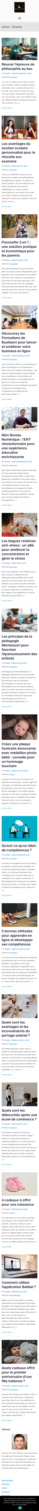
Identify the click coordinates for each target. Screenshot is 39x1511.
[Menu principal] (19, 18)
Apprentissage (15, 1295)
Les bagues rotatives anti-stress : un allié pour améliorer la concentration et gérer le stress (19, 549)
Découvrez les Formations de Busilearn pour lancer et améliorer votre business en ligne (19, 342)
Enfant (12, 774)
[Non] (36, 1503)
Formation (13, 359)
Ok (20, 1508)
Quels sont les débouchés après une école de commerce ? (19, 1114)
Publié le (21, 73)
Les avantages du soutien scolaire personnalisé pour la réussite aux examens (18, 152)
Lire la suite (6, 108)
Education (13, 77)
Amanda (7, 73)
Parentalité (14, 264)
